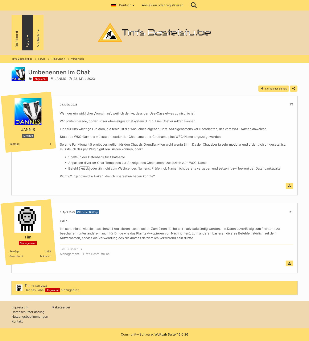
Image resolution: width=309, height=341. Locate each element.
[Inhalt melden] (289, 186)
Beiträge (14, 143)
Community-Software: (154, 334)
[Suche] (193, 5)
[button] (123, 5)
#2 (291, 212)
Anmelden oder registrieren (162, 5)
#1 (291, 104)
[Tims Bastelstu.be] (154, 33)
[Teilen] (293, 89)
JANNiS (60, 79)
